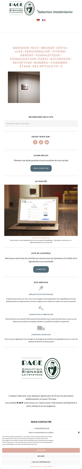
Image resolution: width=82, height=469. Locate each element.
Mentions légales (47, 466)
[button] (79, 432)
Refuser (41, 456)
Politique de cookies (36, 466)
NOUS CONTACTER (41, 168)
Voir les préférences (41, 462)
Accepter (41, 450)
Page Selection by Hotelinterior (41, 8)
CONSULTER (41, 269)
